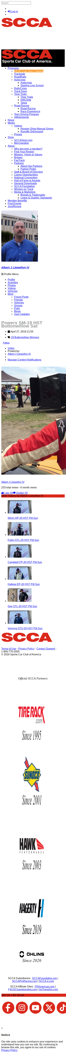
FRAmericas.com (44, 986)
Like (8, 493)
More (10, 294)
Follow (6, 342)
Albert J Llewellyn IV (15, 267)
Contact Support (46, 648)
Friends (18, 299)
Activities (13, 282)
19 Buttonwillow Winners (25, 337)
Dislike (22, 493)
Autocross (19, 79)
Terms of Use (8, 648)
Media (11, 123)
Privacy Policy (26, 648)
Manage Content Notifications (24, 359)
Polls (17, 308)
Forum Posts (21, 297)
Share (9, 365)
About (11, 146)
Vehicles (12, 291)
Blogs (17, 311)
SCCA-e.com (46, 981)
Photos (12, 285)
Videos (18, 125)
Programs (13, 68)
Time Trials (20, 94)
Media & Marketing (24, 192)
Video (11, 348)
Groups (18, 305)
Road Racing (21, 105)
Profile (11, 279)
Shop (11, 137)
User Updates (22, 314)
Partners (19, 163)
